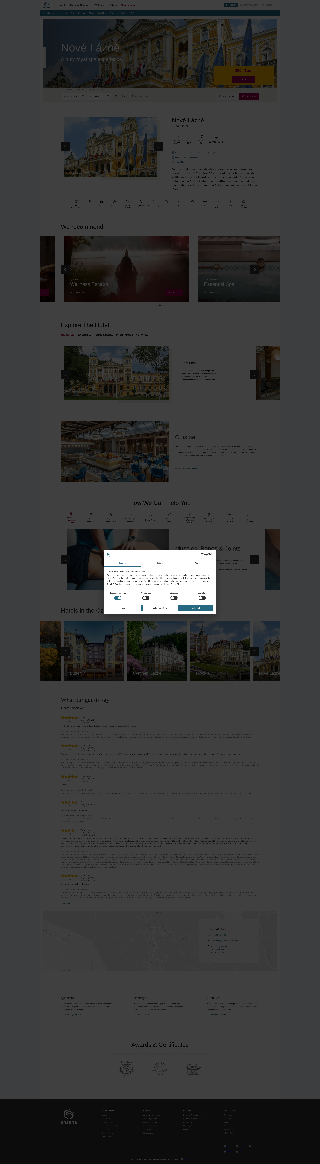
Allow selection (160, 608)
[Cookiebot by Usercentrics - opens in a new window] (203, 555)
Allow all (196, 608)
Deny (124, 608)
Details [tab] (160, 563)
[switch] (146, 598)
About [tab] (197, 563)
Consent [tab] (122, 563)
